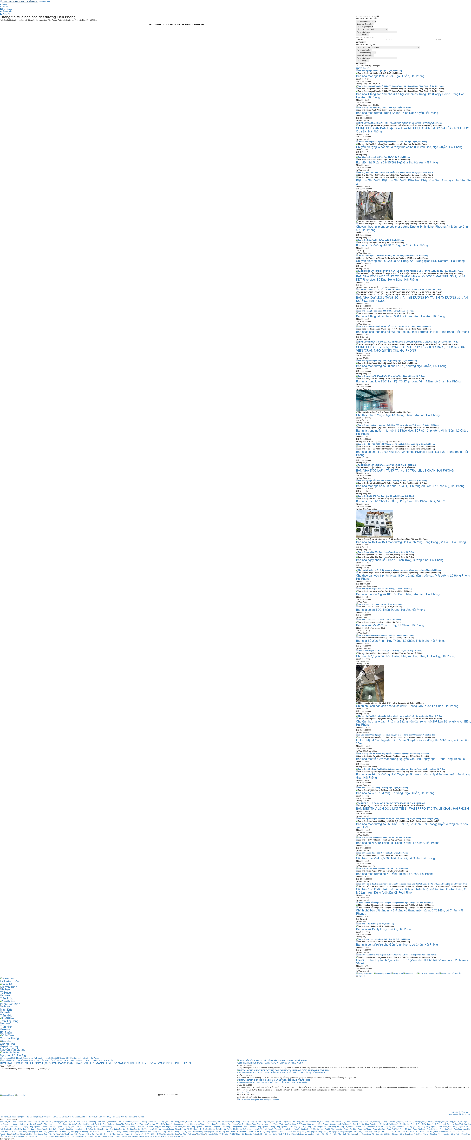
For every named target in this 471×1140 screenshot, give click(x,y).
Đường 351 (22, 1136)
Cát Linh (197, 1121)
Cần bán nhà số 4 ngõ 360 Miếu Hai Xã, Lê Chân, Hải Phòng (395, 858)
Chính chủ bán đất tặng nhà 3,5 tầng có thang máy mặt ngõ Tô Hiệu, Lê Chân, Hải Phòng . (409, 912)
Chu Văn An (314, 1121)
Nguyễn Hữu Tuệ (140, 1129)
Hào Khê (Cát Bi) (74, 1124)
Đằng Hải (295, 1134)
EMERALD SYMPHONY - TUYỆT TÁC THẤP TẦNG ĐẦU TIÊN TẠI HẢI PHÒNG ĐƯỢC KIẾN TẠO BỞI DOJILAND (281, 1072)
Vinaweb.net (466, 1112)
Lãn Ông (52, 1126)
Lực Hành (207, 1126)
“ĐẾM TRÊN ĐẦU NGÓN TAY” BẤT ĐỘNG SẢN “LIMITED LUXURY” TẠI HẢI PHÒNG (270, 1063)
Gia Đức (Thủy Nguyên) (435, 1121)
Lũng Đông (226, 1126)
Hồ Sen (103, 1124)
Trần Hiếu (6, 1015)
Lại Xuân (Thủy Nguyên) (461, 1124)
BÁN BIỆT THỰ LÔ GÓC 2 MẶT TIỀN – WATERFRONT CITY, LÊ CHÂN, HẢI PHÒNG (413, 808)
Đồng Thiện (455, 1134)
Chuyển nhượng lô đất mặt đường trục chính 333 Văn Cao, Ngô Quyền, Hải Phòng (409, 147)
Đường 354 (33, 1136)
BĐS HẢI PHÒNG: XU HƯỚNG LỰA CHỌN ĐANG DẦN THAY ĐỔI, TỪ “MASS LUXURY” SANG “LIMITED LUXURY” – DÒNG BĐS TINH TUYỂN (95, 1063)
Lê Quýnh (140, 1126)
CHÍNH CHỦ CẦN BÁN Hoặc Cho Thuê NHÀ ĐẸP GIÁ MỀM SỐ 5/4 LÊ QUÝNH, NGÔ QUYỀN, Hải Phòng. (412, 129)
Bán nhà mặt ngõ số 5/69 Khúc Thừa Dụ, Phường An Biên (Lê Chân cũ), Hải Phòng (410, 486)
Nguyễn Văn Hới (260, 1129)
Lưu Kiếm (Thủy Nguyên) (258, 1126)
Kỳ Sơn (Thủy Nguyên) (424, 1124)
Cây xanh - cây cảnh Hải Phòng (86, 1058)
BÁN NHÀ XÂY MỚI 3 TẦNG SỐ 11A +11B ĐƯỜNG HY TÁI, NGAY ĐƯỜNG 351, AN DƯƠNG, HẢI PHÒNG (412, 299)
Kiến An (55, 1116)
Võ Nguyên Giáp (211, 1134)
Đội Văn (387, 1134)
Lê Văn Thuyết (165, 1126)
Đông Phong (423, 1134)
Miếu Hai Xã (360, 1126)
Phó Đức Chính (11, 1131)
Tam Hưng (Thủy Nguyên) (181, 1131)
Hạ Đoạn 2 (4, 1124)
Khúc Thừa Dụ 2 (371, 1124)
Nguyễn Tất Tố (186, 1129)
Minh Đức (6, 1009)
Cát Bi (182, 1121)
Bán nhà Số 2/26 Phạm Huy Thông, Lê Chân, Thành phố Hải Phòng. (400, 640)
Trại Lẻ (397, 1131)
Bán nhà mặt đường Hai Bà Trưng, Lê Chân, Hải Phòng (392, 245)
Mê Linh (351, 1126)
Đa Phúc (253, 1134)
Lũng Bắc (216, 1126)
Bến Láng (92, 1121)
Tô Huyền (6, 992)
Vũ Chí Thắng (234, 1134)
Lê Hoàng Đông (10, 981)
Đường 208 (12, 1136)
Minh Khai (371, 1126)
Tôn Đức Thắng (387, 1131)
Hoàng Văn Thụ (239, 1124)
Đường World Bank (146, 1136)
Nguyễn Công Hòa (66, 1129)
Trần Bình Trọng (408, 1131)
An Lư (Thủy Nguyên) (36, 1121)
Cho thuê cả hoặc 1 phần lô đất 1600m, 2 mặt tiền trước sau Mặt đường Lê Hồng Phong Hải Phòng (413, 577)
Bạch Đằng (75, 1121)
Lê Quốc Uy (130, 1126)
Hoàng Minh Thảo (197, 1124)
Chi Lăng (236, 1121)
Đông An (395, 1134)
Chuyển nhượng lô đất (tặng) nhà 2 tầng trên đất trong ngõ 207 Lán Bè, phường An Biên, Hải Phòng (413, 723)
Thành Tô (234, 1131)
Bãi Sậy (84, 1121)
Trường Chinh (150, 1134)
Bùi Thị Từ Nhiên (125, 1121)
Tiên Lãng (116, 1116)
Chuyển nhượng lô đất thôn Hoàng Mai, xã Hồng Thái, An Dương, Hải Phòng (405, 656)
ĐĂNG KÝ (6, 13)
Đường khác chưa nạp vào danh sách (169, 1136)
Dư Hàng (376, 1121)
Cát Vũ (204, 1121)
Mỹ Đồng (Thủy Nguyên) (427, 1126)
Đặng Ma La (305, 1134)
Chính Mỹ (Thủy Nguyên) (251, 1121)
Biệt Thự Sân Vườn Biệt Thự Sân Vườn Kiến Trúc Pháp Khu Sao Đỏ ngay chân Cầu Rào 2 (413, 181)
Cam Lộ (144, 1121)
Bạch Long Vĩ (134, 1116)
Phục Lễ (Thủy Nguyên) (71, 1131)
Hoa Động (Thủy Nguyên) (162, 1124)
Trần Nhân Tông (17, 1134)
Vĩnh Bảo (124, 1116)
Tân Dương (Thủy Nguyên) (203, 1131)
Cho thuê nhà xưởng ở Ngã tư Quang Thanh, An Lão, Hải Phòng (398, 415)
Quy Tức (166, 1131)
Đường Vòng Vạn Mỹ (130, 1136)
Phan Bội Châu (432, 1129)
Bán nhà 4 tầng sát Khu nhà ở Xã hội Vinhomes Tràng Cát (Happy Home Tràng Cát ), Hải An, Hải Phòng (411, 95)
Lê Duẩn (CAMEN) (91, 1126)
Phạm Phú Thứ (393, 1129)
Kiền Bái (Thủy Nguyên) (388, 1124)
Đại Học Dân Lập (264, 1134)
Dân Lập (355, 1121)
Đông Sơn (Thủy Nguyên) (439, 1134)
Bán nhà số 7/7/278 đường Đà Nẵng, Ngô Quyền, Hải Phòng (395, 793)
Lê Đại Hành (177, 1126)
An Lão (77, 1116)
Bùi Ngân (6, 1032)
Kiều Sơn (410, 1124)
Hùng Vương (312, 1124)
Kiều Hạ (402, 1124)
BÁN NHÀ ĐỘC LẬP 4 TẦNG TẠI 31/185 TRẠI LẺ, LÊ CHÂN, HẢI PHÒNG (405, 470)
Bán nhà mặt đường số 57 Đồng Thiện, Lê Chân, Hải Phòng (394, 873)
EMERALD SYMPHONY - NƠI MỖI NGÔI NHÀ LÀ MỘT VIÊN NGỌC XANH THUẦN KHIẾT (272, 1082)
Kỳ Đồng (438, 1124)
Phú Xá (58, 1131)
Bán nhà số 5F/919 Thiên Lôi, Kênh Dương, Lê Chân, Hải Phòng (397, 842)
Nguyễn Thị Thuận (200, 1129)
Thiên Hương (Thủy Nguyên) (266, 1131)
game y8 (3, 1121)
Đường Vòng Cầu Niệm (111, 1136)
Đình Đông (361, 1134)
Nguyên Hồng (95, 1129)
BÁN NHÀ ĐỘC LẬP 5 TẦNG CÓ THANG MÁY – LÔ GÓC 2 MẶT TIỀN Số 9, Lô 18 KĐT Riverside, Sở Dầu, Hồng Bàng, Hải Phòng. (410, 277)
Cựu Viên (346, 1121)
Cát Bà (71, 1116)
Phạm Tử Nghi (405, 1129)
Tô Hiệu (377, 1131)
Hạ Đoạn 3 (14, 1124)
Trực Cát (99, 1134)
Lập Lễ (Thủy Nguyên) (65, 1126)
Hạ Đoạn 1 (464, 1121)
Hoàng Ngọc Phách (213, 1124)
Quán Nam (110, 1131)
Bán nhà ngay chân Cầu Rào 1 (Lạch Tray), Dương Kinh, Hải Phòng (400, 560)
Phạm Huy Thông (364, 1129)
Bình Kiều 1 (102, 1121)
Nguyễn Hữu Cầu (126, 1129)
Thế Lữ (250, 1131)
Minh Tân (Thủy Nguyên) (385, 1126)
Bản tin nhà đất (6, 1058)
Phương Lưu (87, 1131)
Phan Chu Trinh (446, 1129)
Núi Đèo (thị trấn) (316, 1129)
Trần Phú (28, 1134)
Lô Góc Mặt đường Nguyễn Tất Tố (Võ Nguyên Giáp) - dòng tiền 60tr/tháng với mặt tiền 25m (412, 741)
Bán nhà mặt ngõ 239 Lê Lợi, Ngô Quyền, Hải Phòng (390, 76)
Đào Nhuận (315, 1134)
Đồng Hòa (404, 1134)
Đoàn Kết (370, 1134)
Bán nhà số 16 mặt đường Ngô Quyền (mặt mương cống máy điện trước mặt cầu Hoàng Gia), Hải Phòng (413, 775)
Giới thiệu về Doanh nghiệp (23, 1058)
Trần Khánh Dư (445, 1131)
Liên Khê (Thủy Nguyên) (192, 1126)
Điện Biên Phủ (327, 1134)
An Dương (63, 1116)
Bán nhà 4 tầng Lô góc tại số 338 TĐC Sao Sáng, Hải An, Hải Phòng (400, 316)
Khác (142, 1116)
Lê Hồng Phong (106, 1126)
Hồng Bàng (37, 1116)
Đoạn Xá (379, 1134)
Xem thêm (367, 68)
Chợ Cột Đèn (276, 1121)
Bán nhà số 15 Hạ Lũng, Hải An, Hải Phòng (384, 929)
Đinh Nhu (337, 1134)
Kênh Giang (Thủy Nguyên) (340, 1124)
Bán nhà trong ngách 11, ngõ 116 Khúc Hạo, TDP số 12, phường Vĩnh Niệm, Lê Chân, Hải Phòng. (412, 432)
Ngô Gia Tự (452, 1126)
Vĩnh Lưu (191, 1134)
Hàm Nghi (52, 1124)
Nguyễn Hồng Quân (110, 1129)
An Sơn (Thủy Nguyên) (55, 1121)
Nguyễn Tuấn (8, 987)
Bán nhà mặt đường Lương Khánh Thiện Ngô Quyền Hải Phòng (397, 112)
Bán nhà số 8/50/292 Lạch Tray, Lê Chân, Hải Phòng (390, 625)
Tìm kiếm (362, 42)
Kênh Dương (323, 1124)
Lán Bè (44, 1126)
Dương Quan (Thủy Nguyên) (393, 1121)
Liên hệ (4, 6)
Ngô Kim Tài (463, 1126)
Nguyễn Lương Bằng (171, 1129)
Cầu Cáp (220, 1121)
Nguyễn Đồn (288, 1129)
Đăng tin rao (7, 9)
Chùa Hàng (324, 1121)
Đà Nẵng (245, 1134)
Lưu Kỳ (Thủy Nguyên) (278, 1126)
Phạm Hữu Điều (350, 1129)
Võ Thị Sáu (223, 1134)
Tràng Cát (90, 1134)
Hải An (29, 1116)
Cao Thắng (174, 1121)
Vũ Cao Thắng (9, 1038)
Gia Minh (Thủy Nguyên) (415, 1121)
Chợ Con (266, 1121)
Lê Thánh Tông (152, 1126)
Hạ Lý (456, 1121)
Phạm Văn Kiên (10, 1004)
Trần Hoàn (420, 1131)
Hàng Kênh (62, 1124)
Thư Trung (291, 1131)
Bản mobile (465, 1114)
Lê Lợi (122, 1126)
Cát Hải (84, 1116)
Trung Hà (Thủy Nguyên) (113, 1134)
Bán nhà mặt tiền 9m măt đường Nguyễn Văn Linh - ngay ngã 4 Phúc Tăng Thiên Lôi (410, 758)
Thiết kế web (455, 1112)
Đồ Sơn (99, 1116)
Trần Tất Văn (54, 1134)
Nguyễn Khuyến (155, 1129)
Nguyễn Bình (36, 1129)
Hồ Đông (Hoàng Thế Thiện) (119, 1124)
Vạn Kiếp (182, 1134)
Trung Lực (139, 1134)
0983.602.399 (44, 1)
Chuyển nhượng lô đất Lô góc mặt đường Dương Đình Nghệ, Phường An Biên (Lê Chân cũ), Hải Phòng (412, 228)
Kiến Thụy (107, 1116)
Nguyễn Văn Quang (12, 1049)
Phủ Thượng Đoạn (46, 1131)
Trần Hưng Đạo (432, 1131)
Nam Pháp (443, 1126)
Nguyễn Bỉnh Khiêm (50, 1129)
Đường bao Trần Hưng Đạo (59, 1136)
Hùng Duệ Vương (299, 1124)
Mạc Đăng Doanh (319, 1126)
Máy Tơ (344, 1126)
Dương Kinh (47, 1116)
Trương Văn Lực (163, 1134)
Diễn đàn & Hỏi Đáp (66, 1058)
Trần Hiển (6, 1026)
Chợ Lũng (296, 1121)
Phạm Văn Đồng (419, 1129)
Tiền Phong (367, 1131)
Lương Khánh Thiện (239, 1126)
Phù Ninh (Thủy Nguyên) (28, 1131)
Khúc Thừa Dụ (358, 1124)
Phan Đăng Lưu (460, 1129)
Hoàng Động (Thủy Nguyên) (257, 1124)
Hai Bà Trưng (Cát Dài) (38, 1124)
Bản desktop (454, 1114)
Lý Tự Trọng (306, 1126)
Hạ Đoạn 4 (24, 1124)
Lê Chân (12, 1116)
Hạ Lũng (449, 1121)
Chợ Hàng (287, 1121)
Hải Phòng (4, 1116)
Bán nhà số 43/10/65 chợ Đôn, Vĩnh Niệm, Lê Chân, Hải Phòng (397, 944)
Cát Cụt (189, 1121)
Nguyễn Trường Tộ (227, 1129)
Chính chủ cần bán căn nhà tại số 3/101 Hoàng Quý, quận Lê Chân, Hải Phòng (407, 706)
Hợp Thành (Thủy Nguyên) (280, 1124)
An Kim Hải (22, 1121)
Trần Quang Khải (40, 1134)
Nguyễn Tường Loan (244, 1129)
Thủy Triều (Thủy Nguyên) (328, 1131)
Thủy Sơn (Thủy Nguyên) (307, 1131)
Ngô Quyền (21, 1116)
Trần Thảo (6, 998)
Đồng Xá (3, 1136)
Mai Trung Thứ (333, 1126)
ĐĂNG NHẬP (6, 11)
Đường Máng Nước (79, 1136)
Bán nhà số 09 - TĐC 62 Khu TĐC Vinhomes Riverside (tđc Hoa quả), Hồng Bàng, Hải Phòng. (412, 453)
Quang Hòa (7, 1043)
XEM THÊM (244, 1092)
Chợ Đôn (304, 1121)
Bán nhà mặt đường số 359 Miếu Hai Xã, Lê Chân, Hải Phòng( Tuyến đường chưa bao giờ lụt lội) (412, 825)
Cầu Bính (212, 1121)
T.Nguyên (91, 1116)
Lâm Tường (14, 1126)
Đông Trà (465, 1134)
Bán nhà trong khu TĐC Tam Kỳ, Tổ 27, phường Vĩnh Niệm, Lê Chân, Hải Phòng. (408, 381)
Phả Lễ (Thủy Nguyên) (333, 1129)
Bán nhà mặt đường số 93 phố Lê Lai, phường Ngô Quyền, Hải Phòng (401, 366)
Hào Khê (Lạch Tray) (91, 1124)
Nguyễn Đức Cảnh (301, 1129)
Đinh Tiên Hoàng (349, 1134)
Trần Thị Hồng (9, 1021)
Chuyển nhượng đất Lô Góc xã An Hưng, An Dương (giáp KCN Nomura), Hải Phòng (410, 260)
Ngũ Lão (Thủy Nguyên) (19, 1129)
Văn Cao (174, 1134)
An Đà (67, 1121)
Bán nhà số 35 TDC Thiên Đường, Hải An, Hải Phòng (390, 609)
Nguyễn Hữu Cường (13, 1055)
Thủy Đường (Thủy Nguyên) (351, 1131)
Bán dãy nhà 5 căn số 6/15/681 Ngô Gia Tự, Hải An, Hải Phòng (397, 162)
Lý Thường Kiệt (295, 1126)
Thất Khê (242, 1131)
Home (4, 4)
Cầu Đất (228, 1121)
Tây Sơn (225, 1131)
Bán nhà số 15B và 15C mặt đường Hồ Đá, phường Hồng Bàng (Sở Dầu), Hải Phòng (411, 542)
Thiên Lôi (282, 1131)
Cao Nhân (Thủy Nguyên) (159, 1121)
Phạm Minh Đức (379, 1129)
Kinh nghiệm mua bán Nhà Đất (46, 1058)
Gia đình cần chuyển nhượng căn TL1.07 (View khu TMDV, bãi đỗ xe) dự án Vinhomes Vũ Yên (412, 961)
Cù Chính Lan (336, 1121)
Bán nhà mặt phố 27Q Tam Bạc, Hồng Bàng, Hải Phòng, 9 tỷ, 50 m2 (400, 501)
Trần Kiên (456, 1131)
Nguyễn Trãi (214, 1129)
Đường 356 (43, 1136)
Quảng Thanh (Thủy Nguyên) (127, 1131)
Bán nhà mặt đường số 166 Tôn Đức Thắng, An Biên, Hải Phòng (398, 594)
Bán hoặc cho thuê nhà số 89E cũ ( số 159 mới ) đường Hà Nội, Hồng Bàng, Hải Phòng (412, 331)
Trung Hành (129, 1134)
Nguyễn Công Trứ (82, 1129)
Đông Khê (413, 1134)
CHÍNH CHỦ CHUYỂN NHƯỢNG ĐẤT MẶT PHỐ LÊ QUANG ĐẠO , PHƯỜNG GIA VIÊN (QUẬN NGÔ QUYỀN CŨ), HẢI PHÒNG (410, 348)
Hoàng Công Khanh (181, 1124)
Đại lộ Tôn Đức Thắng (281, 1134)
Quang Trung (145, 1131)
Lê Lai (116, 1126)
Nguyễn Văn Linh (274, 1129)
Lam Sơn (4, 1126)
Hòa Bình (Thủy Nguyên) (141, 1124)
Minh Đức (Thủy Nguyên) (407, 1126)
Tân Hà (218, 1131)
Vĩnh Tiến (200, 1134)
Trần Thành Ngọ (66, 1134)
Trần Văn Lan (79, 1134)
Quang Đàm (157, 1131)
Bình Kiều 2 (112, 1121)
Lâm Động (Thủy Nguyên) (30, 1126)
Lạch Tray (446, 1124)
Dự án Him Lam (366, 1121)
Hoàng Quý (226, 1124)
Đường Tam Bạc (94, 1136)
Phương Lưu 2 (99, 1131)
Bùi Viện (136, 1121)
